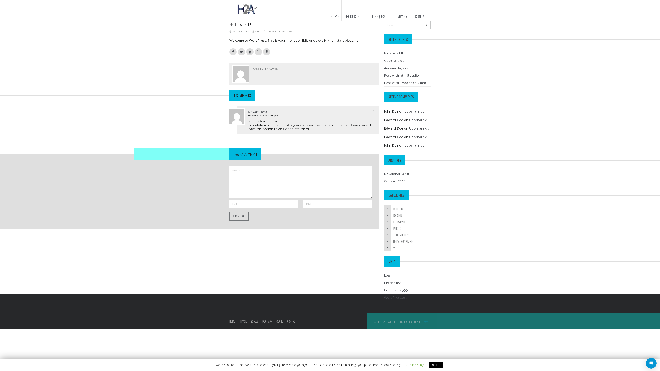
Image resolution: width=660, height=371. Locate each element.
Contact (421, 16)
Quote (279, 321)
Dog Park (267, 321)
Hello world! (393, 53)
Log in (389, 275)
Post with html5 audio (401, 75)
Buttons (398, 208)
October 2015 (394, 181)
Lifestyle (399, 221)
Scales (254, 321)
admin (258, 31)
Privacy (427, 322)
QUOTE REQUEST (376, 16)
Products (351, 16)
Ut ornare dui (394, 60)
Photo (397, 228)
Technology (401, 234)
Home (335, 16)
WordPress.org (395, 297)
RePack (243, 321)
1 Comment (271, 31)
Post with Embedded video (405, 83)
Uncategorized (403, 241)
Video (396, 247)
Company (400, 16)
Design (397, 215)
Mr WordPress (257, 112)
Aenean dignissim (398, 68)
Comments (396, 290)
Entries (393, 282)
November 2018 (396, 174)
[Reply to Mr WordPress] (374, 110)
